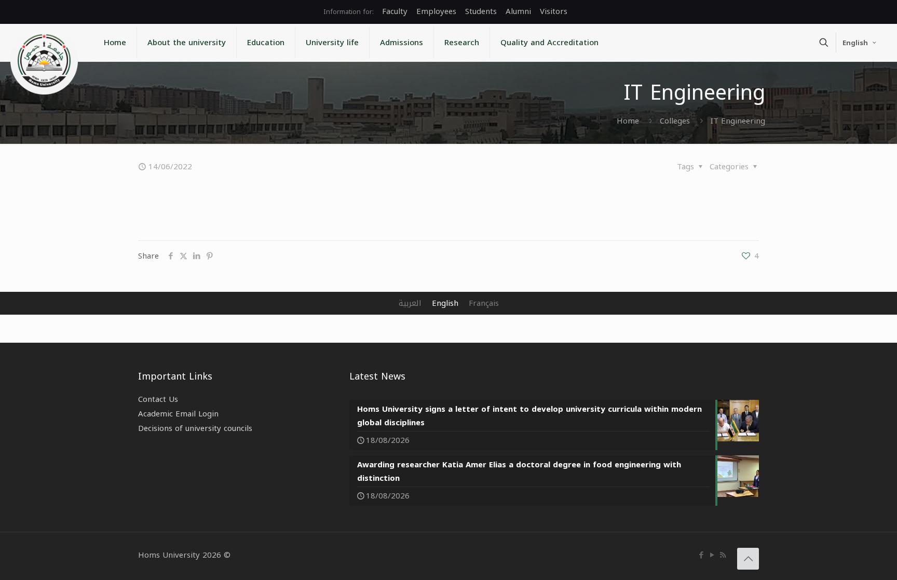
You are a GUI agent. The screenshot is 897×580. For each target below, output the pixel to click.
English (855, 42)
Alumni (518, 11)
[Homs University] (44, 61)
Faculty (394, 11)
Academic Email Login (178, 414)
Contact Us (158, 399)
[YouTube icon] (712, 555)
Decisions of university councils (195, 428)
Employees (436, 11)
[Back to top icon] (748, 559)
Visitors (553, 11)
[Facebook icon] (701, 555)
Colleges (675, 121)
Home (628, 121)
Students (481, 11)
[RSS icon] (723, 555)
